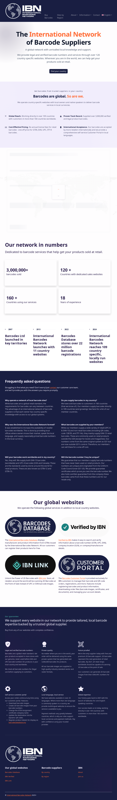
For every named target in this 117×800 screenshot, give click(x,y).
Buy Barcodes (49, 16)
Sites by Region (60, 16)
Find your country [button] (58, 71)
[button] (106, 15)
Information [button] (84, 15)
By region (45, 776)
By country (46, 772)
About (80, 772)
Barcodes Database (12, 772)
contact (53, 387)
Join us (80, 776)
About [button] (73, 15)
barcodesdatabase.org (17, 722)
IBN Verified (9, 776)
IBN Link (42, 578)
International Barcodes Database (23, 540)
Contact (96, 15)
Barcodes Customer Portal (73, 578)
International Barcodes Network (19, 795)
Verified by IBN (64, 540)
